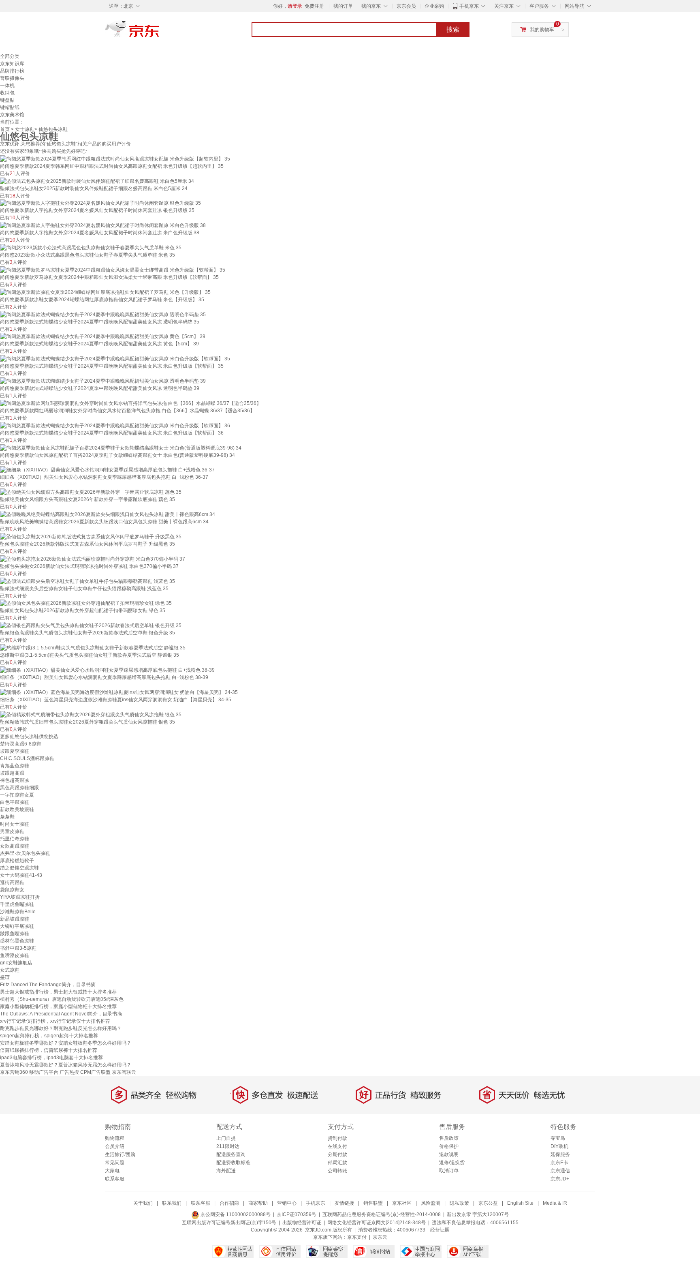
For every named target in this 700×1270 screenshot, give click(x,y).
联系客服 (114, 1179)
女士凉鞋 (24, 129)
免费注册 (314, 6)
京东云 (380, 1237)
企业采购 (434, 6)
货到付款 (337, 1138)
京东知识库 (12, 63)
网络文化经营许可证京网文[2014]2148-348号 (376, 1222)
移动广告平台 (43, 1072)
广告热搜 (69, 1072)
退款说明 (449, 1154)
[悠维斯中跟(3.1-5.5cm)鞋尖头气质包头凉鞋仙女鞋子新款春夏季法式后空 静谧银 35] (93, 647)
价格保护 (449, 1146)
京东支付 (357, 1237)
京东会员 (406, 6)
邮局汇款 (337, 1162)
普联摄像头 (12, 78)
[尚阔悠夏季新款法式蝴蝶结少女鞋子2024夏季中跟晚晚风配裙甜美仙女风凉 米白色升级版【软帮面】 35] (115, 358)
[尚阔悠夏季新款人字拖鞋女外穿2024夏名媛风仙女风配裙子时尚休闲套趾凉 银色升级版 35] (100, 203)
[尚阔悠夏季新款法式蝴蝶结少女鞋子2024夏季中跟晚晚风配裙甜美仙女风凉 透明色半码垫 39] (103, 380)
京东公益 (488, 1203)
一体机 (7, 85)
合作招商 (229, 1203)
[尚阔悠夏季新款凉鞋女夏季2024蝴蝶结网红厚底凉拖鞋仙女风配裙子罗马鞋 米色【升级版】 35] (105, 292)
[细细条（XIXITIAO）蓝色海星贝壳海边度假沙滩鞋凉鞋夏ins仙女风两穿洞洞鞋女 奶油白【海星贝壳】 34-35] (119, 692)
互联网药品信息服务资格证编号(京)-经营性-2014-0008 (381, 1214)
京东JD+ (560, 1179)
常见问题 (114, 1162)
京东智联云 (124, 1072)
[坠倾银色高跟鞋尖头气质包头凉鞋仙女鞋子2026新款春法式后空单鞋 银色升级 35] (90, 625)
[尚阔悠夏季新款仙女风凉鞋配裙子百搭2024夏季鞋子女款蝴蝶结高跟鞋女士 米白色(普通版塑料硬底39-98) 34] (120, 447)
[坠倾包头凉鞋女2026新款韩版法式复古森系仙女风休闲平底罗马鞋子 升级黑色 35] (90, 536)
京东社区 (402, 1203)
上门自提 (226, 1138)
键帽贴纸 (9, 107)
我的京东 (371, 6)
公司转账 (337, 1171)
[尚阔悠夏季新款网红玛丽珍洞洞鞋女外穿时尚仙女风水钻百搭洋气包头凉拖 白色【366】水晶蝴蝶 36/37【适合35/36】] (130, 403)
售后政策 (449, 1138)
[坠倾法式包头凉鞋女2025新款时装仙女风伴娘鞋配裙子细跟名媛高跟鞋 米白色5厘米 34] (97, 181)
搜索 (452, 29)
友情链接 (344, 1203)
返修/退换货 (452, 1162)
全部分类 (9, 56)
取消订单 (449, 1171)
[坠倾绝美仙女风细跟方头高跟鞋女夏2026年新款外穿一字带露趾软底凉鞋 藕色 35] (90, 492)
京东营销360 (14, 1072)
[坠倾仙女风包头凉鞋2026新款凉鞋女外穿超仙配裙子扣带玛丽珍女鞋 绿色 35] (86, 603)
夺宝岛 (558, 1138)
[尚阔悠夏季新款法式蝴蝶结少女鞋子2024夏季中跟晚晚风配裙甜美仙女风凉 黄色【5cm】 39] (102, 336)
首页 (5, 129)
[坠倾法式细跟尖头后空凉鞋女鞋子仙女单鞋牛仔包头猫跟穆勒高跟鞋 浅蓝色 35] (87, 581)
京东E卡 (559, 1162)
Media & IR (555, 1203)
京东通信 (560, 1171)
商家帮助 (258, 1203)
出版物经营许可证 (301, 1222)
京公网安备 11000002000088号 (235, 1214)
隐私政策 (459, 1203)
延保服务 (560, 1154)
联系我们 (171, 1203)
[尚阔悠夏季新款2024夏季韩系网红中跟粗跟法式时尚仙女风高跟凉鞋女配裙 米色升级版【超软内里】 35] (115, 158)
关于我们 (143, 1203)
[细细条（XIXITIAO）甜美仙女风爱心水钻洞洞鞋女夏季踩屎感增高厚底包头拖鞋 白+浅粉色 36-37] (107, 470)
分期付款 (337, 1154)
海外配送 (226, 1171)
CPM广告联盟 (95, 1072)
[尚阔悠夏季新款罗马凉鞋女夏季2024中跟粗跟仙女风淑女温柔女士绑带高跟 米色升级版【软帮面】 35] (112, 269)
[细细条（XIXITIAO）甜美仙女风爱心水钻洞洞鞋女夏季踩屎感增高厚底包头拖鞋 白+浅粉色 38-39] (107, 669)
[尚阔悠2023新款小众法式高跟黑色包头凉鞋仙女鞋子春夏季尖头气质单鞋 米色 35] (90, 247)
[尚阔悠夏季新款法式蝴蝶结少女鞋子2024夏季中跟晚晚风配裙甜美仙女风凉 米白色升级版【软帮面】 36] (115, 425)
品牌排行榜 (12, 71)
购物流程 (114, 1138)
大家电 (112, 1171)
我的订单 (343, 6)
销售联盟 (373, 1203)
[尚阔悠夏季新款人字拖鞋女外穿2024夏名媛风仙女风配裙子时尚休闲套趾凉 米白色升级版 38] (103, 225)
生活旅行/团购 (120, 1154)
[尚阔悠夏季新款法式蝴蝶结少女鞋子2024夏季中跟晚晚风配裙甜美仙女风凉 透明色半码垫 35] (103, 314)
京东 (159, 32)
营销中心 (287, 1203)
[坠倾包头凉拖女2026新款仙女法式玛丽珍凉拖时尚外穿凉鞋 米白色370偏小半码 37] (92, 558)
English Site (520, 1203)
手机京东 (469, 6)
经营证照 (440, 1230)
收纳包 (7, 93)
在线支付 (337, 1146)
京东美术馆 (12, 115)
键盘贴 (7, 100)
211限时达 (227, 1146)
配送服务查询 (230, 1154)
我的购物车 (542, 29)
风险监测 (430, 1203)
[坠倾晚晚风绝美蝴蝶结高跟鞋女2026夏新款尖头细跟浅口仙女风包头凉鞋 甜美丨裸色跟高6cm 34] (107, 514)
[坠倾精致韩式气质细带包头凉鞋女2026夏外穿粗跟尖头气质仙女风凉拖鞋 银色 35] (90, 714)
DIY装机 (559, 1146)
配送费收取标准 (233, 1162)
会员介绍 (114, 1146)
